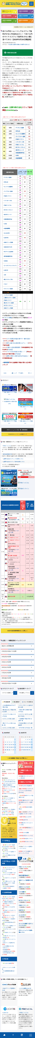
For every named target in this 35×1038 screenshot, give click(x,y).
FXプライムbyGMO (8, 251)
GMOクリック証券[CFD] (9, 942)
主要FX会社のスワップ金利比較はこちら (13, 461)
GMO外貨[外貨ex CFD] (8, 953)
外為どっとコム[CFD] (9, 793)
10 (5, 744)
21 (13, 747)
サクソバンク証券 (8, 288)
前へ (5, 373)
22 (15, 747)
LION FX (6, 270)
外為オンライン (20, 139)
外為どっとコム (20, 144)
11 (7, 744)
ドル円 (11, 532)
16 (3, 747)
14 (13, 744)
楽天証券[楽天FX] (8, 256)
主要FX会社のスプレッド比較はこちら (13, 459)
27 (22, 749)
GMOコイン (6, 947)
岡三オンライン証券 (9, 303)
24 (5, 749)
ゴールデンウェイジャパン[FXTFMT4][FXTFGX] (8, 869)
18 (7, 747)
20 (11, 747)
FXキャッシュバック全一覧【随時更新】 (17, 430)
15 (15, 744)
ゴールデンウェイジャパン (10, 265)
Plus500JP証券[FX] (9, 886)
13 (11, 744)
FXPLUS (18, 131)
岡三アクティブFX (8, 279)
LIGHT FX (25, 820)
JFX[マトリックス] (9, 878)
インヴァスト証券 (8, 295)
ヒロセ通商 (26, 832)
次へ (29, 373)
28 (23, 749)
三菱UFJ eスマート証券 (9, 297)
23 (3, 749)
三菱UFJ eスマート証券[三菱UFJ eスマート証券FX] (8, 883)
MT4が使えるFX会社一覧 (25, 727)
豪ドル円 (17, 519)
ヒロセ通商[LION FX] (10, 855)
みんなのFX (7, 233)
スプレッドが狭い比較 (9, 718)
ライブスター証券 (20, 136)
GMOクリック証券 (8, 242)
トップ (15, 373)
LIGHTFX (6, 237)
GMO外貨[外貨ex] (9, 922)
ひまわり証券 (8, 963)
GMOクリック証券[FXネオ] (26, 880)
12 (9, 744)
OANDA (6, 261)
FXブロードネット (20, 147)
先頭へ (22, 373)
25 (7, 749)
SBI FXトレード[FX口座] (9, 786)
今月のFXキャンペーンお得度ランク (17, 434)
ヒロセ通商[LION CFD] (8, 946)
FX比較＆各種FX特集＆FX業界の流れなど (19, 44)
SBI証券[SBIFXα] (20, 152)
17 (5, 747)
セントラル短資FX (20, 134)
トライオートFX (20, 142)
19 (9, 747)
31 (29, 749)
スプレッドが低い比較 (9, 727)
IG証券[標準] (19, 158)
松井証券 (5, 949)
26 (9, 749)
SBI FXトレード (20, 150)
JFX (5, 275)
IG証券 (4, 888)
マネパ (5, 284)
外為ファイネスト (8, 790)
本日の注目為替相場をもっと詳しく (17, 630)
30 (27, 749)
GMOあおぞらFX (8, 247)
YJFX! (17, 155)
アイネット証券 (20, 127)
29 (25, 749)
